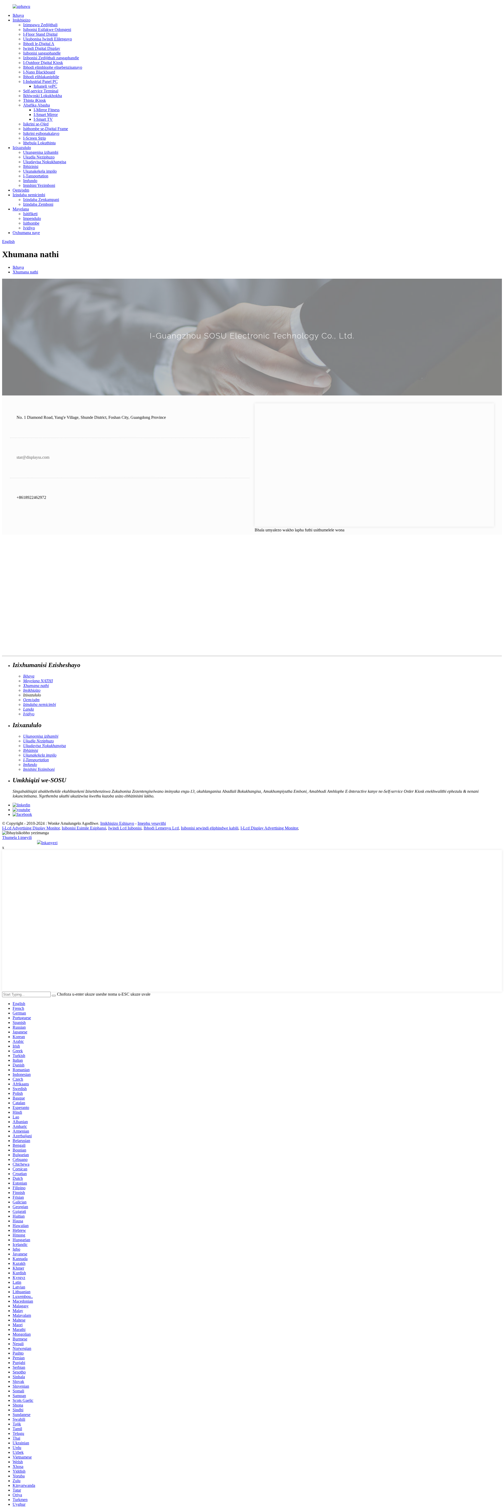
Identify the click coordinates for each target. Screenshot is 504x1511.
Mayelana (21, 209)
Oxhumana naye (26, 232)
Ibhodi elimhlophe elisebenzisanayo (52, 67)
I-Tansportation (35, 176)
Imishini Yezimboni (39, 185)
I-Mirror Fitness (47, 110)
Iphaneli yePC (45, 86)
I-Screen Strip (34, 138)
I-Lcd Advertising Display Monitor (31, 828)
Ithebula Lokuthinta (39, 143)
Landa (28, 709)
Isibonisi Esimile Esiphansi (84, 828)
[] (54, 995)
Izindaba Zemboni (38, 204)
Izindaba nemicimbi (29, 195)
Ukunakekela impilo (40, 171)
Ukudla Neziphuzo (39, 157)
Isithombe (31, 223)
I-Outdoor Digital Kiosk (43, 62)
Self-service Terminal (40, 91)
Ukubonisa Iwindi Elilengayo (47, 39)
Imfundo (30, 180)
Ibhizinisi (30, 166)
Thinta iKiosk (34, 100)
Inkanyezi (49, 843)
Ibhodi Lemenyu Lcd (161, 828)
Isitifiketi (30, 214)
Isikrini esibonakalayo (41, 133)
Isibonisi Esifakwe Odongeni (47, 29)
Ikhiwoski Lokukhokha (42, 95)
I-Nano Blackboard (39, 72)
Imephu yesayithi (152, 823)
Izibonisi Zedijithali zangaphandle (51, 58)
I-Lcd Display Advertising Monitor (269, 828)
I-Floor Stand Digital (40, 34)
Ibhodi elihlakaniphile (41, 77)
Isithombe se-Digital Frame (45, 128)
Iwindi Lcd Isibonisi (124, 828)
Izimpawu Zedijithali (40, 25)
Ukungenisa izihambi (40, 152)
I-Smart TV (43, 119)
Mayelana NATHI (38, 681)
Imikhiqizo (21, 20)
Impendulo (32, 218)
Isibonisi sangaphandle (42, 53)
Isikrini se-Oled (36, 124)
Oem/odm (21, 190)
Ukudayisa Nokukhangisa (44, 162)
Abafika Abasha (36, 105)
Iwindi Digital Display (41, 48)
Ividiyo (29, 228)
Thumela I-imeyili (17, 837)
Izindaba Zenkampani (41, 199)
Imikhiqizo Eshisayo (117, 823)
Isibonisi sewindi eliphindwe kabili (209, 828)
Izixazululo (22, 147)
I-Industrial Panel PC (40, 81)
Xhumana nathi (25, 272)
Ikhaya (18, 15)
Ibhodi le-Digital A (38, 43)
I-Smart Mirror (46, 114)
